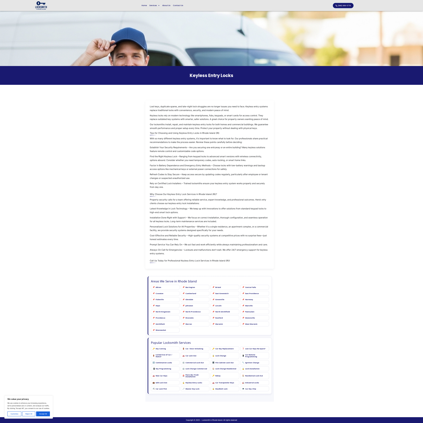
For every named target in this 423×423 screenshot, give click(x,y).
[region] (28, 407)
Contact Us (178, 5)
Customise (14, 414)
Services (153, 5)
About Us (166, 5)
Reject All (28, 414)
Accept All (43, 414)
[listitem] (165, 287)
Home (144, 5)
